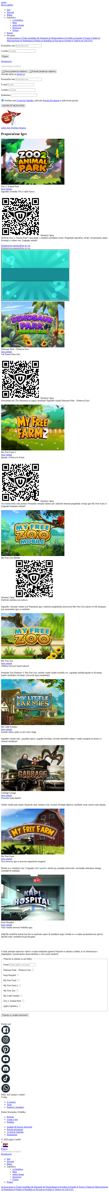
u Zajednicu (17, 20)
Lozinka (5, 51)
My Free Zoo (9, 990)
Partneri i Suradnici (15, 1107)
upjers (4, 2)
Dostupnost (12, 1134)
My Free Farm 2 (11, 985)
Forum (15, 30)
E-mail (4, 84)
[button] (54, 1021)
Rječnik (10, 1117)
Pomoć (10, 33)
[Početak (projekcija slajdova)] (42, 71)
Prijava (4, 1149)
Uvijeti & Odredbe (25, 100)
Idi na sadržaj (7, 5)
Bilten (9, 15)
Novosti (10, 12)
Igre (8, 10)
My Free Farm (10, 980)
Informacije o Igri (9, 243)
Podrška (10, 1122)
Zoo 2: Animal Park (12, 1001)
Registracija (6, 61)
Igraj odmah (6, 189)
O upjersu (11, 1102)
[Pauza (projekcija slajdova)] (14, 71)
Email (6, 964)
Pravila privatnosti (15, 1129)
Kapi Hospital (9, 975)
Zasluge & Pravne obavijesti (19, 1127)
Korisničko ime (8, 45)
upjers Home (18, 25)
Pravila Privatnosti (51, 100)
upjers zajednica (10, 1006)
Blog (14, 22)
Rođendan (6, 95)
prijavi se (21, 74)
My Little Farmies (11, 996)
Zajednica (15, 24)
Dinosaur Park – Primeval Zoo (17, 970)
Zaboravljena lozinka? (11, 66)
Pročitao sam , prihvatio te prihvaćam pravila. (42, 100)
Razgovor (16, 28)
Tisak (9, 1104)
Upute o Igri (12, 1119)
